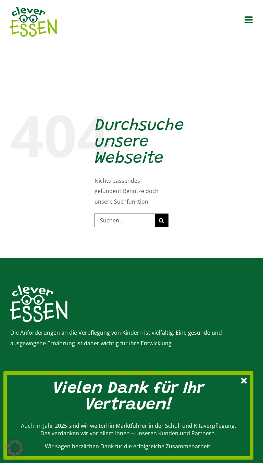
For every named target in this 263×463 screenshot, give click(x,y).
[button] (15, 448)
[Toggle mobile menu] (249, 20)
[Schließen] (244, 379)
